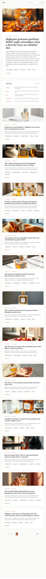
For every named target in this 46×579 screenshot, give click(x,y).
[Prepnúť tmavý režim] (42, 2)
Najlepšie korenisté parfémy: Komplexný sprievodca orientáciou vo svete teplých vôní (27, 88)
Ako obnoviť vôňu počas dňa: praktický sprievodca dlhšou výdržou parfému (22, 347)
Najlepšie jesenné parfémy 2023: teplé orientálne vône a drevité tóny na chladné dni (23, 43)
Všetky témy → (37, 83)
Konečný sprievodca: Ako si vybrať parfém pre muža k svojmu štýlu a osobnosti (21, 456)
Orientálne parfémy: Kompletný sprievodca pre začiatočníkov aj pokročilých (22, 239)
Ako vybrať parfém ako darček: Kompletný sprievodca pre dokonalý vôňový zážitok (20, 164)
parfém (7, 95)
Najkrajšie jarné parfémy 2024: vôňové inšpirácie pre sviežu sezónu (27, 98)
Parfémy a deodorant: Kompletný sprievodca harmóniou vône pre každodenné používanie (26, 95)
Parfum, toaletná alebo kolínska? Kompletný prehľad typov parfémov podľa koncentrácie (20, 202)
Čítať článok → (8, 73)
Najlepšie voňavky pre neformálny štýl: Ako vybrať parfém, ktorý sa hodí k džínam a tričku (21, 514)
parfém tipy (8, 87)
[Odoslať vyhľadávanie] (38, 2)
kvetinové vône (8, 98)
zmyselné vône (8, 101)
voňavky (7, 91)
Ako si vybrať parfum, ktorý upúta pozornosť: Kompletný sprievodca (27, 101)
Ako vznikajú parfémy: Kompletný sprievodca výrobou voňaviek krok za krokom (27, 91)
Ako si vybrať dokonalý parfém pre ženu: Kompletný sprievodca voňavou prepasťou (19, 492)
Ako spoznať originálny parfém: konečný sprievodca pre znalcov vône (19, 275)
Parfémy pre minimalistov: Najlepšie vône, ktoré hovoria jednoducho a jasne (22, 128)
